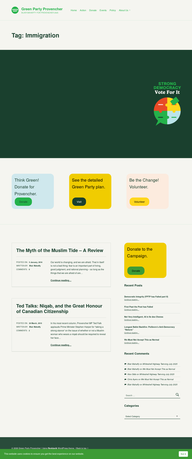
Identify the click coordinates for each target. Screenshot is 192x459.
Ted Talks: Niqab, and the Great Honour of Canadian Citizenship (59, 308)
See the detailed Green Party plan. (88, 183)
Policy (113, 10)
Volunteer (139, 201)
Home (74, 10)
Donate (93, 10)
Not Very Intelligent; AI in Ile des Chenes (143, 316)
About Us (123, 10)
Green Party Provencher (42, 8)
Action (83, 10)
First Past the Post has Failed (138, 306)
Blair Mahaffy (35, 265)
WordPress (63, 448)
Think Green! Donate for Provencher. (26, 187)
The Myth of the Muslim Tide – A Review (59, 250)
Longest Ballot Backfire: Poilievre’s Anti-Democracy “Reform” (149, 328)
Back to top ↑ (82, 448)
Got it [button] (183, 454)
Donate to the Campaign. (140, 252)
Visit (79, 201)
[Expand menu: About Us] (129, 10)
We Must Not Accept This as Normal (141, 339)
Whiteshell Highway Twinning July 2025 (160, 363)
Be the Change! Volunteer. (144, 183)
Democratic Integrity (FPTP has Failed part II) (146, 296)
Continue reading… (61, 280)
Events (103, 10)
